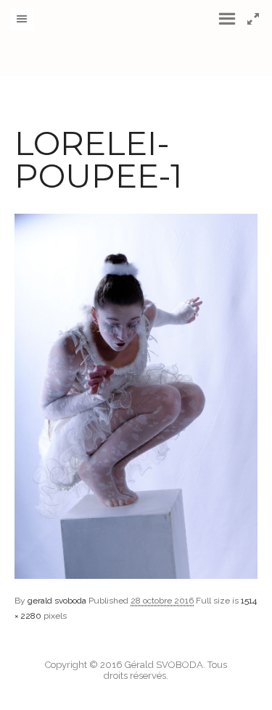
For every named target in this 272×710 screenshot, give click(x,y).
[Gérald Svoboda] (136, 38)
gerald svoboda (57, 601)
